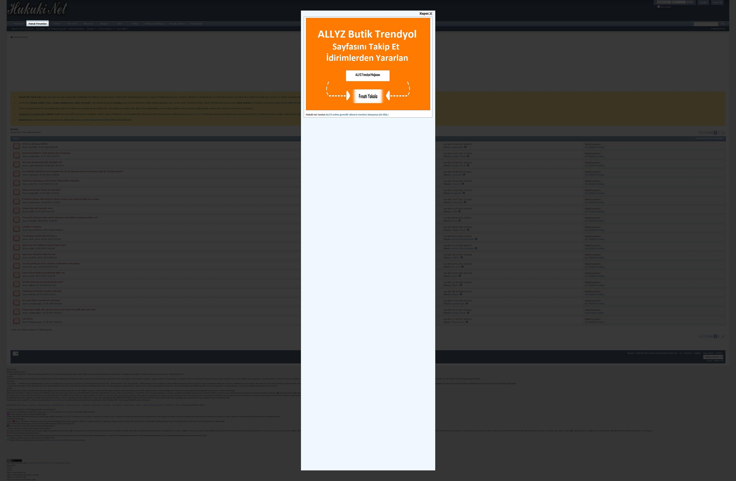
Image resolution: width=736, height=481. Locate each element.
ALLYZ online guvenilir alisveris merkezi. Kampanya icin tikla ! (357, 115)
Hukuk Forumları (38, 23)
